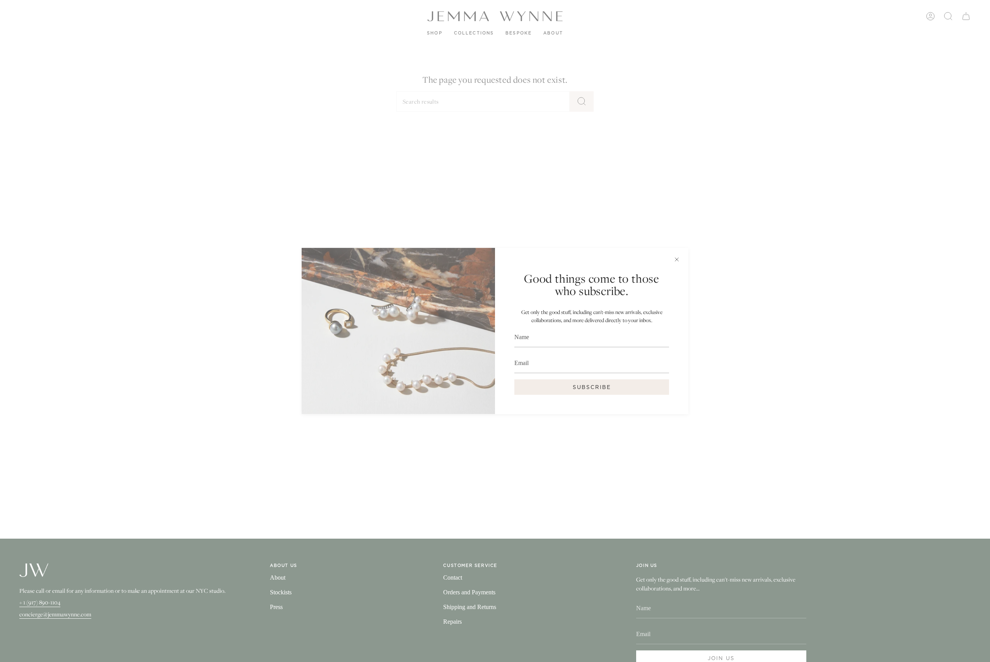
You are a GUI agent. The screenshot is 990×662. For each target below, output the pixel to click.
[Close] (677, 259)
